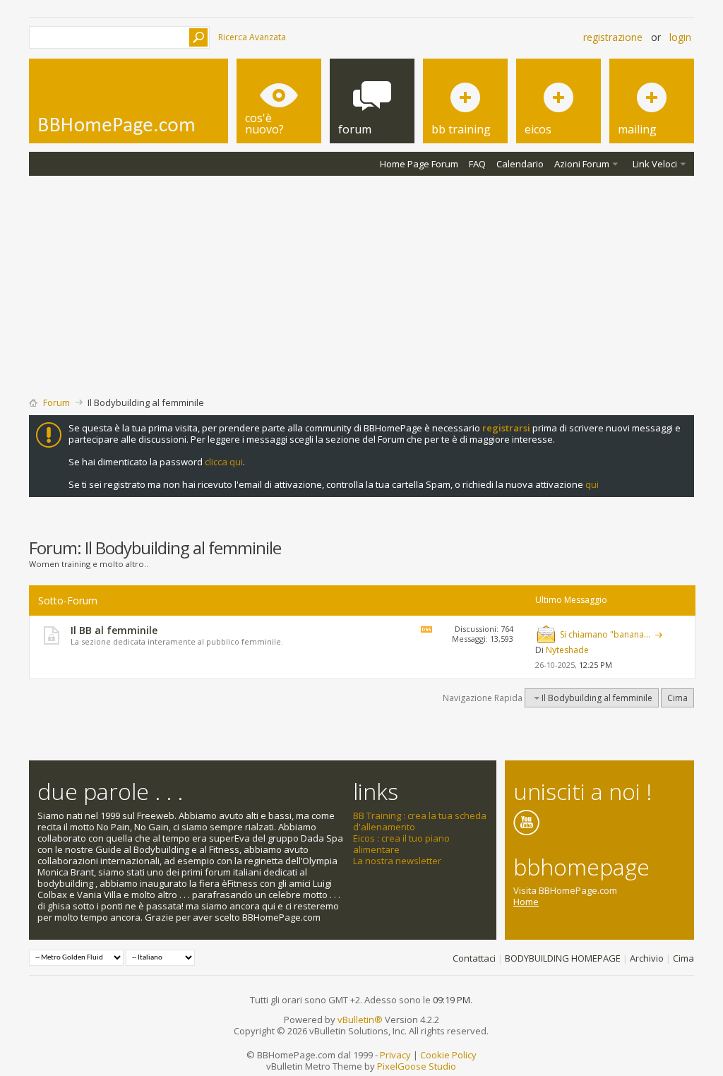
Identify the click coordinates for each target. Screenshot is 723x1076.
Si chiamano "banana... (605, 634)
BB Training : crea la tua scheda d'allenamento (419, 821)
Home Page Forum (419, 163)
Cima (677, 698)
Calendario (520, 163)
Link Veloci (655, 163)
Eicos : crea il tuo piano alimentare (401, 844)
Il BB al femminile (114, 630)
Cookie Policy (448, 1054)
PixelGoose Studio (416, 1066)
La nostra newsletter (397, 860)
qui (592, 484)
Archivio (647, 958)
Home (526, 901)
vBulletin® (360, 1019)
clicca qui (224, 461)
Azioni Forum (581, 163)
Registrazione (613, 37)
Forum (56, 402)
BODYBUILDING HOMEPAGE (563, 958)
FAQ (477, 163)
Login (680, 37)
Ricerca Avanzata (252, 37)
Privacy (395, 1054)
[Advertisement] (361, 282)
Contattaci (474, 958)
